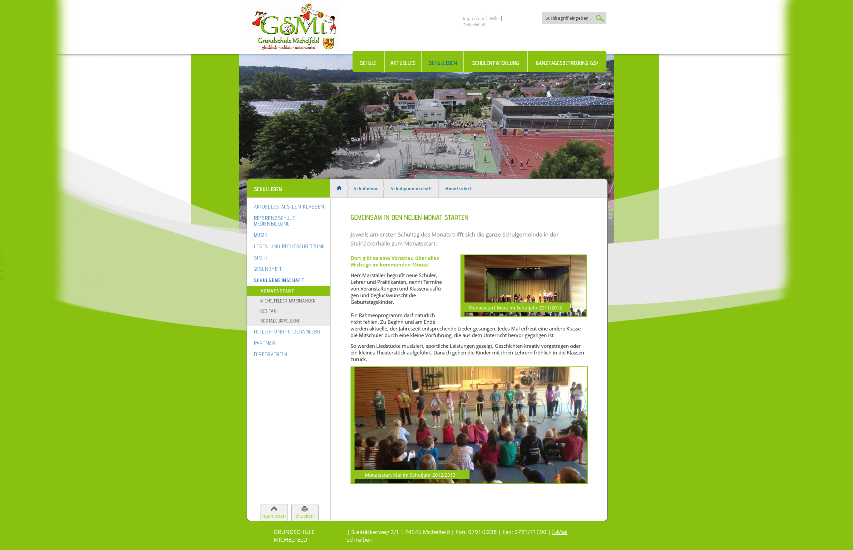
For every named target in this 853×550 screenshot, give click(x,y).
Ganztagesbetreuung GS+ (567, 63)
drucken (305, 516)
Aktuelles (403, 63)
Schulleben (443, 63)
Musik (261, 235)
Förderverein (271, 354)
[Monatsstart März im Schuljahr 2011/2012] (523, 314)
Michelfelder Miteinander (288, 300)
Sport (261, 258)
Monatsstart (278, 290)
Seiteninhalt (474, 25)
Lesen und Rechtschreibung (289, 246)
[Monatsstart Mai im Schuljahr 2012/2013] (469, 481)
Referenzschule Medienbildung (274, 221)
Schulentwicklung (495, 63)
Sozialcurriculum (280, 320)
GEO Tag (269, 310)
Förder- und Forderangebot (288, 331)
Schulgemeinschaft (279, 280)
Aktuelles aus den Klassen (289, 207)
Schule (368, 63)
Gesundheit (268, 269)
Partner (264, 343)
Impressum (473, 18)
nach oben (274, 516)
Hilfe (494, 18)
